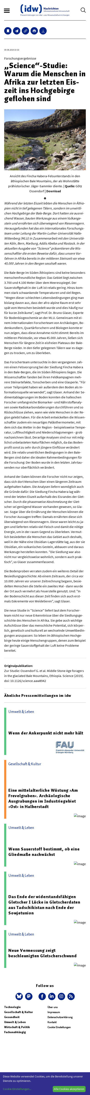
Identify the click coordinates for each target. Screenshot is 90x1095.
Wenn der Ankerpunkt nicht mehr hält (45, 733)
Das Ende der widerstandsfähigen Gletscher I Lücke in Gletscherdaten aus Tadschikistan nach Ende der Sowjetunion (44, 905)
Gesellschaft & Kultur (18, 1012)
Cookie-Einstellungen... (17, 1089)
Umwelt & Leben (15, 1022)
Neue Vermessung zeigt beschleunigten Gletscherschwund (42, 953)
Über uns (53, 1007)
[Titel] (8, 30)
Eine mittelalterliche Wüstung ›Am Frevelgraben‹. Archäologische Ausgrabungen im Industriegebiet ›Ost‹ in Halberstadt (43, 798)
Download (53, 191)
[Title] (25, 30)
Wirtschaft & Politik (17, 1027)
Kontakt (52, 1022)
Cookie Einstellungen (59, 1027)
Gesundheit (11, 1017)
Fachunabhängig (15, 1032)
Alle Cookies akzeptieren (69, 1089)
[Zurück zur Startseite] (45, 10)
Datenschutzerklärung (60, 1017)
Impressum (54, 1012)
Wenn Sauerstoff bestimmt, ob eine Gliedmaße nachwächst (44, 852)
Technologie (12, 1007)
